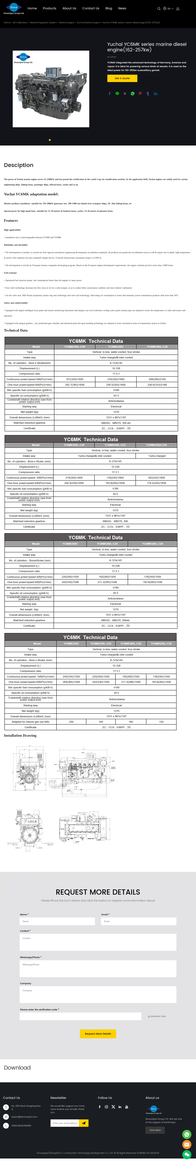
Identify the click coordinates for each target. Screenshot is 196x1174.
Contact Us (90, 8)
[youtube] (127, 1106)
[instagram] (107, 1106)
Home (32, 8)
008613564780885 (21, 1125)
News (122, 8)
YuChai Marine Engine (88, 22)
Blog (109, 8)
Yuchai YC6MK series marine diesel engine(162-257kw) (131, 22)
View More (155, 1130)
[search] (158, 9)
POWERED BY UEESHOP (148, 1153)
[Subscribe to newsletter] (84, 1123)
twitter (125, 93)
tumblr (148, 93)
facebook (109, 93)
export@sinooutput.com (24, 1116)
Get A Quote (122, 78)
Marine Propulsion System (43, 22)
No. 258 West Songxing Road (25, 1107)
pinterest (140, 93)
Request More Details (98, 1034)
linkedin (155, 93)
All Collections (20, 22)
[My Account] (177, 9)
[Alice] (186, 1134)
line (117, 93)
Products (49, 8)
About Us (69, 8)
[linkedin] (120, 1106)
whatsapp (132, 93)
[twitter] (113, 1106)
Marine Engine (66, 22)
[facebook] (100, 1106)
